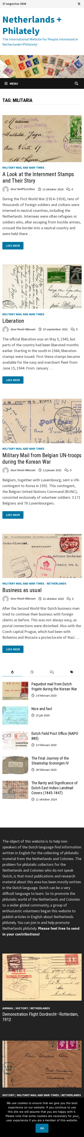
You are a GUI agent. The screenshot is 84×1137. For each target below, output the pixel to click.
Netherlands (56, 583)
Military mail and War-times (23, 167)
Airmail (7, 1008)
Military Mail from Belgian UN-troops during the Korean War (41, 458)
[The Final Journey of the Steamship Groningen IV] (15, 758)
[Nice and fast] (15, 709)
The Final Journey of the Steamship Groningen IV (50, 760)
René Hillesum (26, 329)
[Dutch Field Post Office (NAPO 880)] (15, 734)
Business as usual (22, 590)
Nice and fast (41, 708)
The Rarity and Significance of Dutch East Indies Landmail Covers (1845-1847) (54, 788)
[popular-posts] (12, 672)
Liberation (13, 321)
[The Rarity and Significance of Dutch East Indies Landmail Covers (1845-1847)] (15, 783)
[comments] (52, 672)
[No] (78, 1117)
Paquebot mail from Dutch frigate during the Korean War (54, 686)
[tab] (12, 672)
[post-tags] (72, 672)
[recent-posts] (32, 672)
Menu (13, 83)
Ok (42, 1128)
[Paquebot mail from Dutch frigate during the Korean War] (15, 684)
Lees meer (14, 245)
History (22, 1008)
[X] (79, 3)
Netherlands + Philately (32, 25)
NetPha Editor (26, 189)
